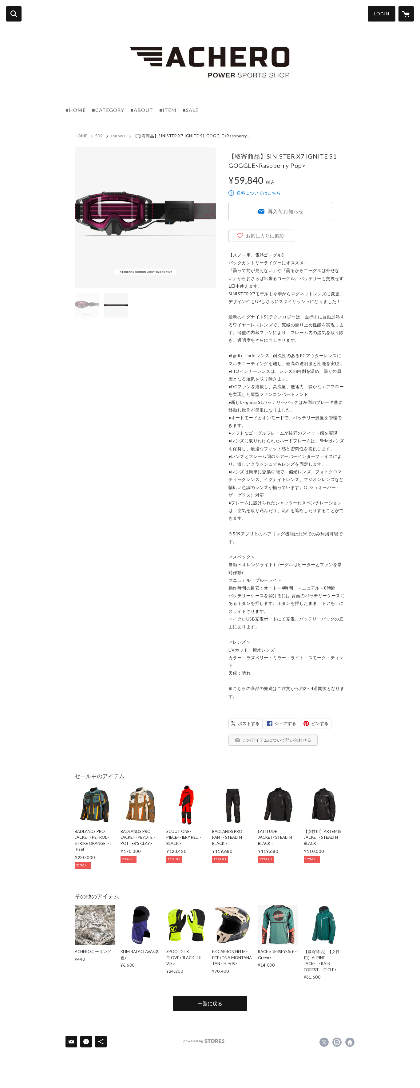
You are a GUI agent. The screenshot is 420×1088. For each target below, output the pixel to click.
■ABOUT (141, 110)
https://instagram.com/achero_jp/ (337, 1042)
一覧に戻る (210, 1003)
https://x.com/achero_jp (324, 1042)
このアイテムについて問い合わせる (276, 740)
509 (99, 135)
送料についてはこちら (258, 192)
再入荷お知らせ (286, 211)
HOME (81, 135)
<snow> (118, 135)
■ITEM (167, 110)
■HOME (75, 110)
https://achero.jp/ (350, 1042)
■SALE (190, 110)
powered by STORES (204, 1041)
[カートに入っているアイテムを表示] (406, 14)
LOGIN (381, 13)
